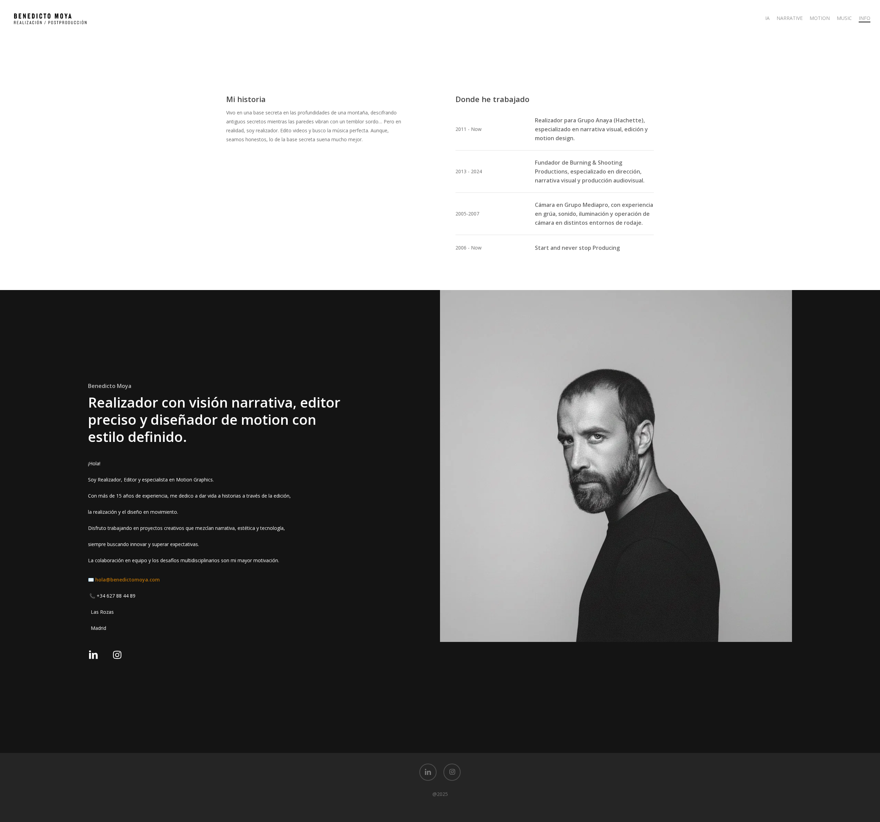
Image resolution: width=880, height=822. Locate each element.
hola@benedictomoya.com (127, 579)
